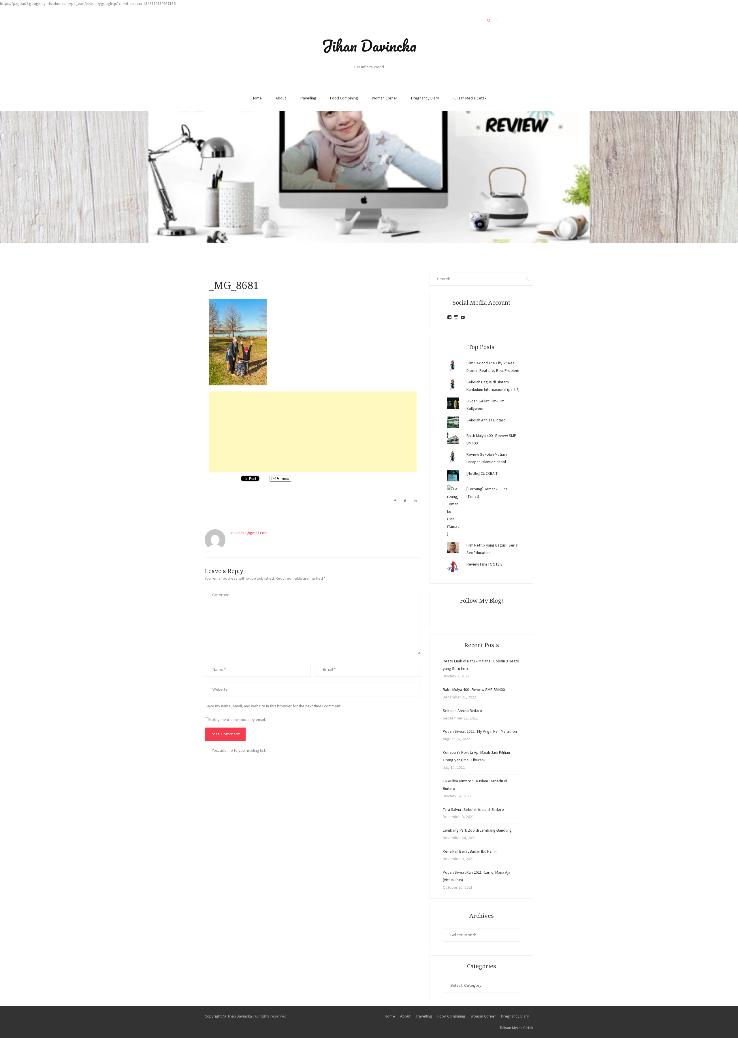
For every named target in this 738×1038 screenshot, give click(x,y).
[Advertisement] (313, 431)
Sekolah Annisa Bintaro (486, 420)
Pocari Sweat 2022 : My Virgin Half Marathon (480, 731)
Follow (284, 478)
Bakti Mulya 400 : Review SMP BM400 (474, 689)
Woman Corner (384, 98)
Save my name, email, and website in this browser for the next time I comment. (273, 706)
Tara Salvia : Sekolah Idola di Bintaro (473, 809)
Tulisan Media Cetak (470, 98)
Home (257, 98)
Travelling (308, 98)
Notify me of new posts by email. (237, 719)
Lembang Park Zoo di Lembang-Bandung (477, 830)
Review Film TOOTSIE (484, 564)
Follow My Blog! (481, 600)
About (281, 98)
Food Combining (344, 98)
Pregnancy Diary (425, 98)
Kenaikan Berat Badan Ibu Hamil (469, 851)
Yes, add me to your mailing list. (239, 750)
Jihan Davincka (369, 45)
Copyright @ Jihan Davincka (228, 1016)
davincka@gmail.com (249, 532)
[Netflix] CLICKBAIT (482, 473)
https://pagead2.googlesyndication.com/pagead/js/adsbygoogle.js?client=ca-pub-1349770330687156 (88, 3)
